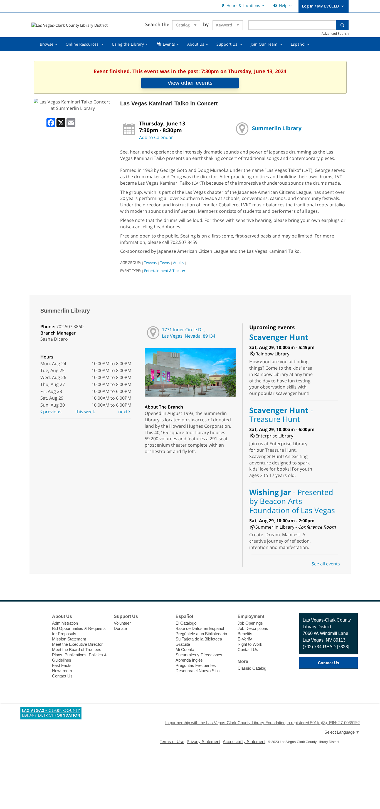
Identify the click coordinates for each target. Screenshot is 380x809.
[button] (242, 5)
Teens (165, 262)
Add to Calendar (156, 137)
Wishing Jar (292, 501)
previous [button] (51, 412)
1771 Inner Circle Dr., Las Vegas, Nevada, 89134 (188, 332)
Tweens (150, 262)
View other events (190, 83)
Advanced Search (335, 33)
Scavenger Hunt (279, 337)
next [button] (123, 412)
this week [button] (85, 412)
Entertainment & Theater (164, 270)
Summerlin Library (277, 128)
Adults (178, 262)
